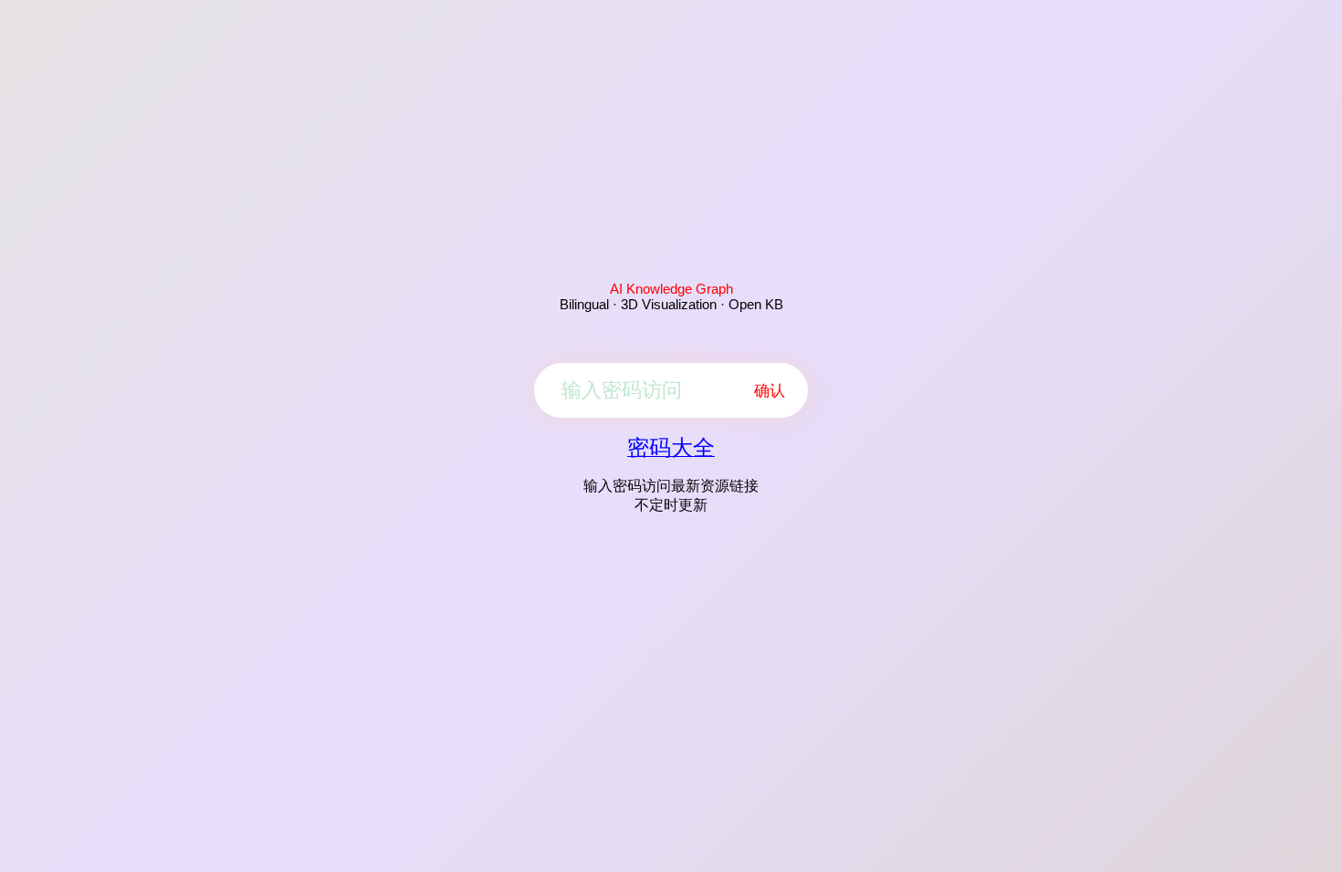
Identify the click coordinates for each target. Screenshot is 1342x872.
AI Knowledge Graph (671, 288)
